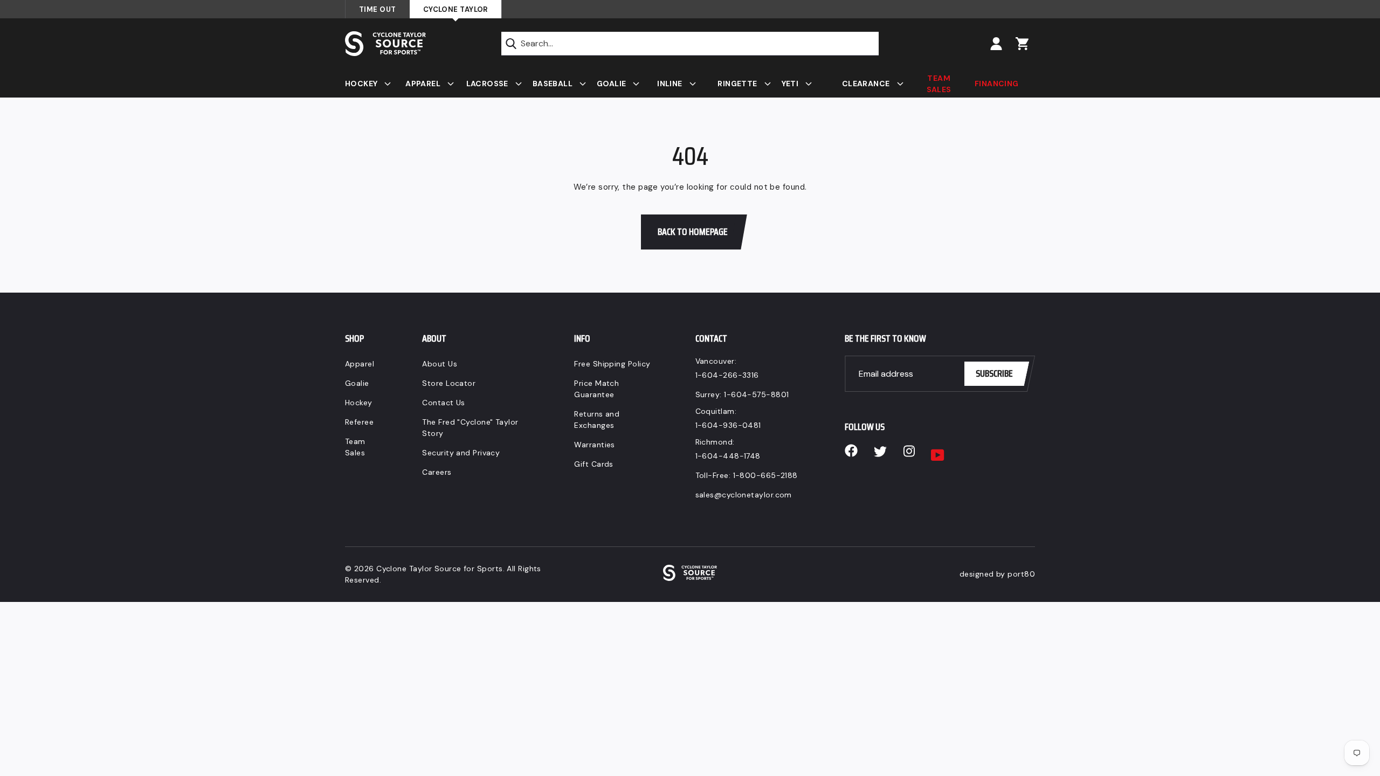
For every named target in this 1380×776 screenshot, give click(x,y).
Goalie (357, 383)
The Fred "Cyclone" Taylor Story (470, 427)
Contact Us (443, 402)
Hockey (358, 402)
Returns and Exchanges (596, 419)
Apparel (359, 364)
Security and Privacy (461, 453)
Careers (436, 472)
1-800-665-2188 (765, 475)
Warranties (594, 444)
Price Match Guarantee (596, 388)
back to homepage (693, 231)
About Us (439, 364)
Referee (359, 422)
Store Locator (448, 383)
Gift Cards (593, 464)
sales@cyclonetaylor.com (743, 495)
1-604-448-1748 (728, 456)
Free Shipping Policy (612, 364)
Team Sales (355, 447)
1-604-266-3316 (727, 375)
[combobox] (690, 44)
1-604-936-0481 (728, 425)
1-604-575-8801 (756, 394)
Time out (377, 9)
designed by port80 (997, 574)
